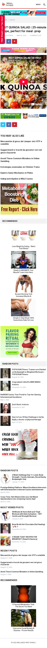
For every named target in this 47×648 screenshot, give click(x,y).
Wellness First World (26, 642)
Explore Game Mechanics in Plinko (17, 173)
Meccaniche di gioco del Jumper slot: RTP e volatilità (23, 555)
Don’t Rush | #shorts (20, 405)
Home (5, 20)
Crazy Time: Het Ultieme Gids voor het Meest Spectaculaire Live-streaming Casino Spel (19, 498)
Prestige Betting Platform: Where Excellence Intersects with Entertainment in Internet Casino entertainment (23, 488)
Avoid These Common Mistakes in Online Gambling (22, 572)
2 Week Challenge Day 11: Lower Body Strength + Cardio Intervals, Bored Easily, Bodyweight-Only (29, 477)
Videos (12, 20)
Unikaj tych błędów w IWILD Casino (17, 179)
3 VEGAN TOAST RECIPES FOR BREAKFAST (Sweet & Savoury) (24, 538)
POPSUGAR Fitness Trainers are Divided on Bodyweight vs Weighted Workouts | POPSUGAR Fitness (29, 371)
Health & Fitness (7, 35)
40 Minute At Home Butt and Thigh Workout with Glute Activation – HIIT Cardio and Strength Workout (27, 514)
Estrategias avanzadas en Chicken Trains (20, 167)
